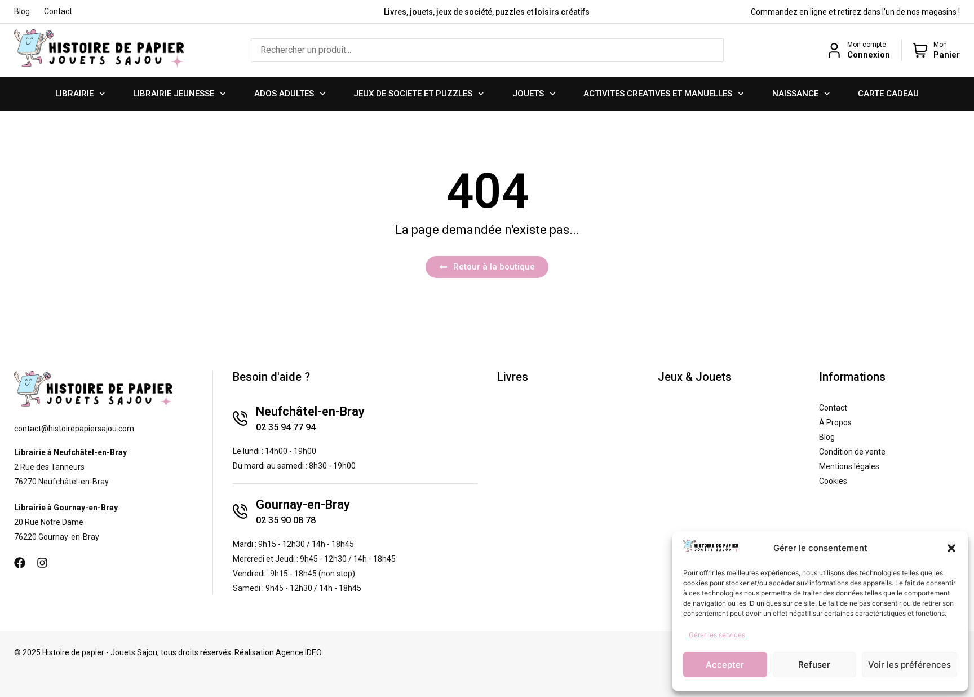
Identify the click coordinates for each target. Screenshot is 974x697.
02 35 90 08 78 (286, 520)
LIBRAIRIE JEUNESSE (173, 94)
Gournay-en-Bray (303, 504)
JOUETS (528, 94)
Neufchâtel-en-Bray (310, 411)
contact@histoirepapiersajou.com (74, 428)
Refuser (814, 664)
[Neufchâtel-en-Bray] (240, 418)
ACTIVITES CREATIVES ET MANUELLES (657, 94)
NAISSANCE (795, 94)
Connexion (868, 55)
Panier (946, 55)
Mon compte (866, 44)
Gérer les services (717, 634)
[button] (951, 548)
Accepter (725, 664)
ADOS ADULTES (284, 94)
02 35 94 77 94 (286, 427)
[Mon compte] (834, 50)
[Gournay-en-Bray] (240, 511)
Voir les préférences (909, 664)
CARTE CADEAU (888, 94)
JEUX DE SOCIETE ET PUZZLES (412, 94)
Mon (940, 44)
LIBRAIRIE (74, 94)
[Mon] (920, 50)
